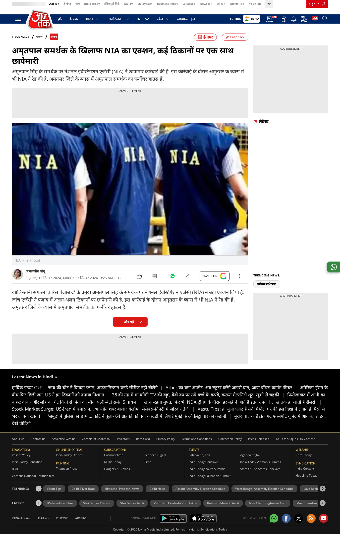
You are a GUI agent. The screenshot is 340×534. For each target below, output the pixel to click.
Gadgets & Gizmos (117, 469)
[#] (172, 277)
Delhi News (157, 489)
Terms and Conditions (196, 439)
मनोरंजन (115, 19)
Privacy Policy (165, 439)
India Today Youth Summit (207, 469)
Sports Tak (237, 3)
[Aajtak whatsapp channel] (274, 518)
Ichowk (62, 518)
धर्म (139, 19)
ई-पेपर (67, 3)
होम (61, 19)
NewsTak (206, 3)
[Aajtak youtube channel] (323, 518)
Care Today (304, 455)
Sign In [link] (314, 4)
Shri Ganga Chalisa (96, 503)
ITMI (15, 469)
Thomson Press (66, 468)
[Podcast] (304, 19)
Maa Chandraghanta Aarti (267, 503)
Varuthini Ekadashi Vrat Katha (175, 503)
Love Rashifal (312, 489)
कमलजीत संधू (35, 271)
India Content (305, 468)
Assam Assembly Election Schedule (200, 489)
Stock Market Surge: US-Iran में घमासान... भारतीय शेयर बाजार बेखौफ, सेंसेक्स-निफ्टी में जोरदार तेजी (103, 409)
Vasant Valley (21, 455)
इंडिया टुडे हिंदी (111, 3)
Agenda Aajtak (250, 455)
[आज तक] (40, 19)
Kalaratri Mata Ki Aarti (223, 503)
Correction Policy (230, 439)
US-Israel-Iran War (60, 503)
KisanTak (255, 3)
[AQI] (284, 19)
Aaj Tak (54, 3)
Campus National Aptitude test (33, 476)
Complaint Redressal (96, 439)
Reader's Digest (155, 455)
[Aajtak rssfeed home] (311, 518)
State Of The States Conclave (260, 469)
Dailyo (43, 518)
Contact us (38, 439)
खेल (160, 19)
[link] (323, 3)
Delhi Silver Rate (83, 489)
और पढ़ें (129, 322)
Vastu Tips (54, 489)
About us (18, 439)
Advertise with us (63, 439)
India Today (92, 3)
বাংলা (77, 3)
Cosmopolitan (113, 455)
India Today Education (27, 462)
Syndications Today (213, 529)
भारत (89, 19)
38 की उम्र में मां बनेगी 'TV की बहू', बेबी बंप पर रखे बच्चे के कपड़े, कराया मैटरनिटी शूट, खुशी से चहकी (198, 395)
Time (147, 462)
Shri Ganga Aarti (132, 503)
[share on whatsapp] (333, 267)
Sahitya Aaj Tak (199, 455)
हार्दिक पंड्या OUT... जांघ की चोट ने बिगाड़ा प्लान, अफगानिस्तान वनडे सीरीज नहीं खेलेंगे (87, 387)
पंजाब (54, 37)
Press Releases (258, 439)
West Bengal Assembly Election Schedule (264, 489)
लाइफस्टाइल (186, 19)
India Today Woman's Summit (260, 462)
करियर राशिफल (266, 284)
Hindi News (20, 37)
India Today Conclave (203, 462)
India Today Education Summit (209, 476)
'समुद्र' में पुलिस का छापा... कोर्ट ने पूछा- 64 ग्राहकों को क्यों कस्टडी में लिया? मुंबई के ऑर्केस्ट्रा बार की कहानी (139, 416)
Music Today (112, 462)
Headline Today (306, 475)
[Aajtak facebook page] (286, 518)
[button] (323, 489)
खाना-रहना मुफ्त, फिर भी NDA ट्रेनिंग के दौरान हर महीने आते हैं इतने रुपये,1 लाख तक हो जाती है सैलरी (233, 402)
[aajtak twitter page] (298, 518)
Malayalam (145, 3)
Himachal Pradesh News (122, 489)
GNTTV (128, 3)
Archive (81, 518)
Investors (123, 439)
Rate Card (143, 439)
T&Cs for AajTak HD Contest (295, 439)
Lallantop (188, 3)
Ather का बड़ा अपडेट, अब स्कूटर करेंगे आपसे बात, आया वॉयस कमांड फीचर (231, 387)
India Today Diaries (69, 455)
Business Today (167, 3)
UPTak (221, 3)
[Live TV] (315, 19)
